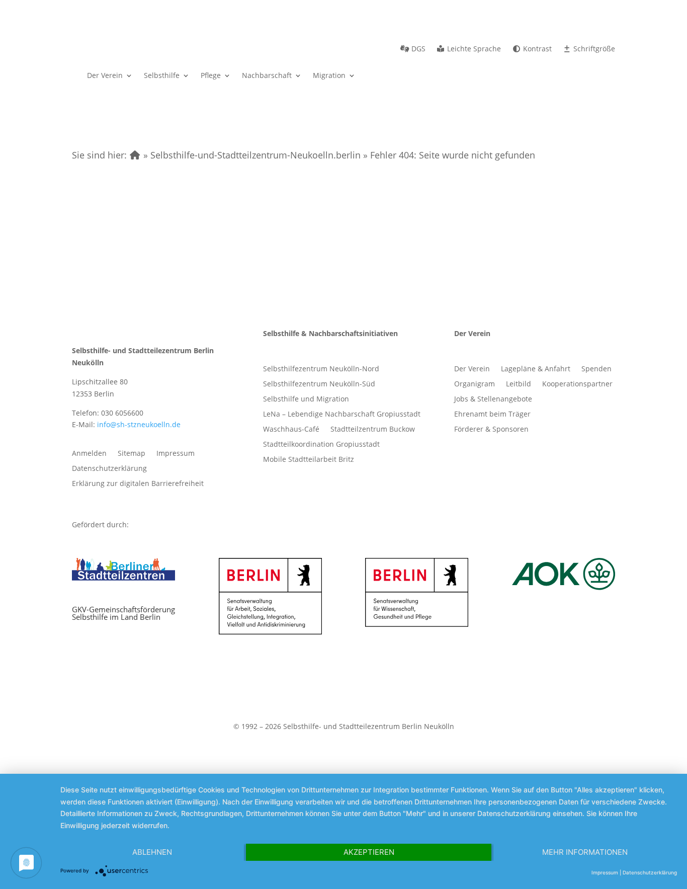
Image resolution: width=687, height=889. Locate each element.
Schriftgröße (593, 49)
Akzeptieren (368, 852)
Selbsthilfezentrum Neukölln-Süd (319, 384)
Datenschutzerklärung (109, 469)
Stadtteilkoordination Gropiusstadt (321, 445)
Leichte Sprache (473, 49)
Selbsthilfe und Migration (306, 399)
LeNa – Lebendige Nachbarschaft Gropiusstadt (341, 415)
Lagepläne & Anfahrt (535, 369)
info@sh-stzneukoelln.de (139, 424)
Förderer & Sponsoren (491, 430)
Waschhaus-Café (291, 430)
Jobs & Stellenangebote (493, 399)
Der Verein (105, 75)
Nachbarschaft (267, 75)
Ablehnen (152, 852)
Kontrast (536, 49)
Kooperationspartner (577, 384)
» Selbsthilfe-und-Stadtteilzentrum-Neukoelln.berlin (251, 155)
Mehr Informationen (585, 852)
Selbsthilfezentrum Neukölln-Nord (321, 369)
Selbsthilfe (162, 75)
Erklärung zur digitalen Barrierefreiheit (138, 484)
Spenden (596, 369)
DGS (417, 49)
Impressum (175, 454)
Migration (329, 75)
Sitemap (131, 454)
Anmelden (89, 454)
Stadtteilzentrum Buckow (372, 430)
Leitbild (518, 384)
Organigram (474, 384)
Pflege (211, 75)
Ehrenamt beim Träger (492, 415)
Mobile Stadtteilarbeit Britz (308, 460)
